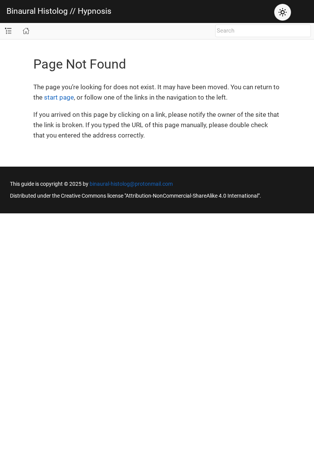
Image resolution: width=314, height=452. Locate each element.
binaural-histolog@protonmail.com (131, 184)
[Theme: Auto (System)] (282, 12)
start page (59, 97)
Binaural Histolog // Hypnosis (59, 11)
